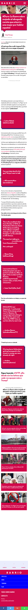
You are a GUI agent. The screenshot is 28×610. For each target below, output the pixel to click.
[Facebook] (3, 608)
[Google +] (17, 608)
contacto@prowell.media (7, 600)
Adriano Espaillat (11, 192)
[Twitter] (10, 608)
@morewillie (7, 241)
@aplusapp (13, 277)
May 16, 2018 (17, 183)
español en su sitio (7, 137)
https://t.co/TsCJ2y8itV (11, 285)
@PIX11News (7, 323)
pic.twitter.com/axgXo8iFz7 (12, 357)
